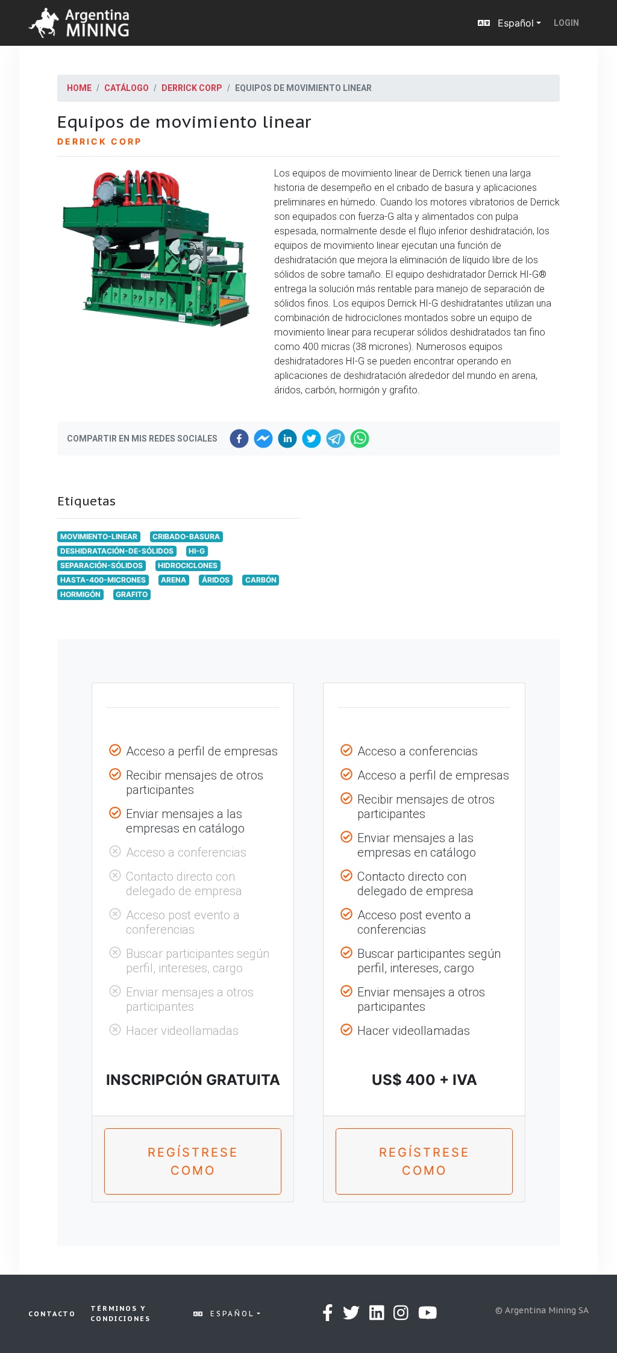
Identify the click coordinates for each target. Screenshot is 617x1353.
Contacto (52, 1314)
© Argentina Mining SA (542, 1310)
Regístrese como (193, 1161)
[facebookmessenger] (263, 438)
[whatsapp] (359, 438)
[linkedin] (287, 438)
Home (79, 88)
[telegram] (335, 438)
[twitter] (311, 438)
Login (566, 23)
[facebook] (239, 438)
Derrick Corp (191, 88)
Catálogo (126, 88)
